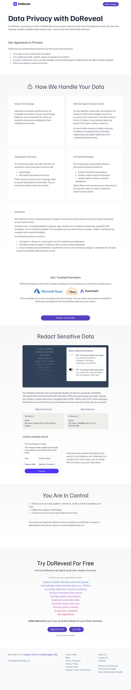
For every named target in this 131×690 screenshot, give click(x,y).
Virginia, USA (30, 655)
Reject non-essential (93, 682)
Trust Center (71, 655)
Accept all (79, 682)
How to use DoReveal (108, 666)
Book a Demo (111, 4)
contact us (103, 123)
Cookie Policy (72, 667)
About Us (102, 655)
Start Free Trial (57, 629)
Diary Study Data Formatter (110, 672)
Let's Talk (76, 629)
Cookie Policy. (118, 678)
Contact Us (103, 658)
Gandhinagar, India (49, 655)
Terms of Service (73, 661)
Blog (68, 658)
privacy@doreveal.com (73, 525)
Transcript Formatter (107, 669)
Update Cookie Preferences (78, 670)
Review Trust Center (65, 318)
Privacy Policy (72, 664)
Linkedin (102, 661)
